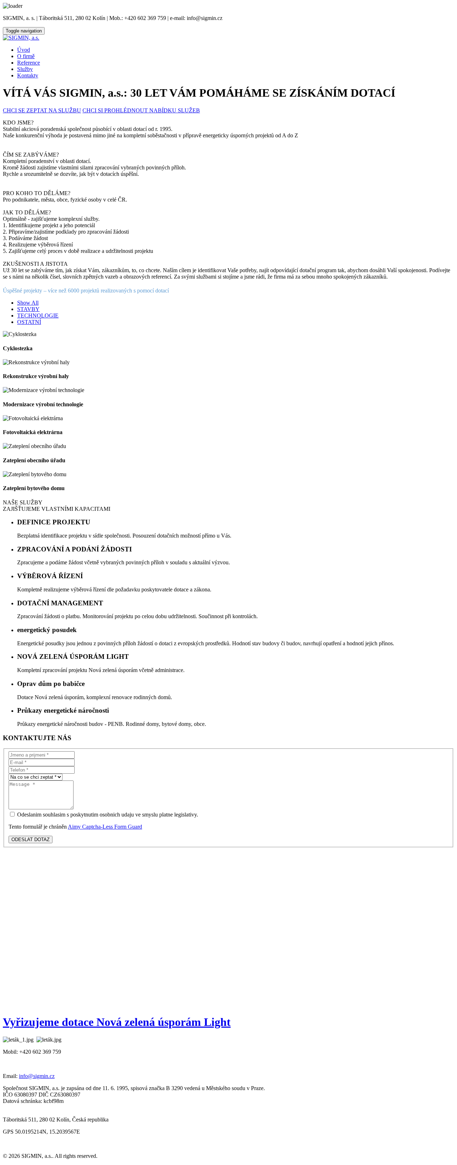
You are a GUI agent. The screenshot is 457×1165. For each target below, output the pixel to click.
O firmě (26, 56)
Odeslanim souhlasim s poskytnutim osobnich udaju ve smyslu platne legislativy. (107, 815)
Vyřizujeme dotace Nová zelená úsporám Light (117, 1022)
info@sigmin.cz (37, 1076)
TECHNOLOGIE (38, 315)
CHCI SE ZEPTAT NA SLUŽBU (42, 110)
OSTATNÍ (29, 322)
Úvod (23, 50)
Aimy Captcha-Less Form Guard (105, 827)
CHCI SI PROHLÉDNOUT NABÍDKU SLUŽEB (141, 110)
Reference (28, 63)
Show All (28, 303)
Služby (25, 69)
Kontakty (27, 75)
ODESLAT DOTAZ (30, 839)
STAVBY (28, 309)
